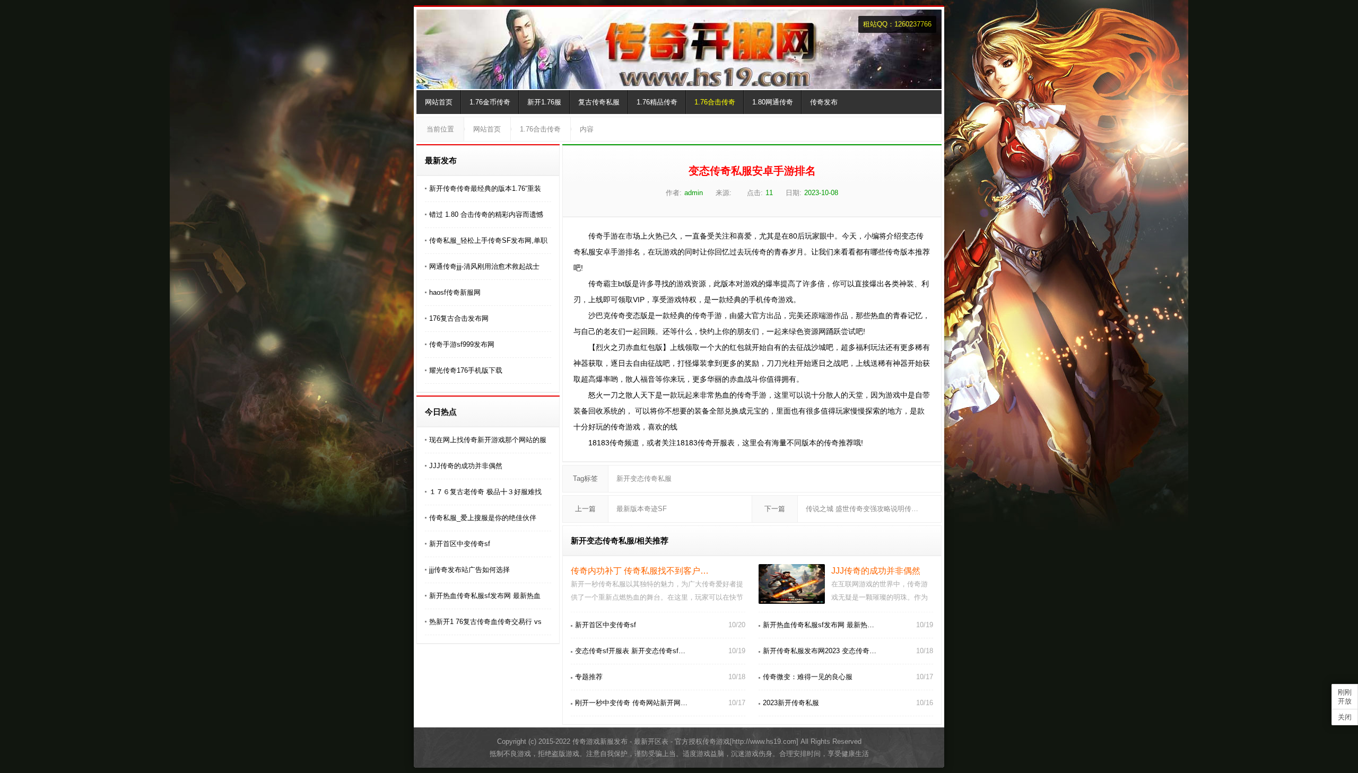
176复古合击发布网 (459, 318)
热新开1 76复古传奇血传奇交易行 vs (485, 622)
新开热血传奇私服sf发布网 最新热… (818, 625)
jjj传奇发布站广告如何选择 (469, 570)
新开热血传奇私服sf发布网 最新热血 (485, 596)
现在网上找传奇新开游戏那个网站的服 (487, 440)
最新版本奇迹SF (641, 509)
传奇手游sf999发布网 (461, 344)
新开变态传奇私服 (644, 478)
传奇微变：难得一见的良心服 (807, 677)
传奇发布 (824, 102)
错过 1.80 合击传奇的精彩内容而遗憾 (486, 214)
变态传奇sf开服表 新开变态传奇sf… (630, 651)
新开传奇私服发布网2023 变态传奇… (819, 651)
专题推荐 (589, 677)
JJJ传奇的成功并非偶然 (465, 466)
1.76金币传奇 (489, 102)
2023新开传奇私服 (791, 703)
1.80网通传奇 (772, 102)
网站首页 (438, 102)
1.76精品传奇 (657, 102)
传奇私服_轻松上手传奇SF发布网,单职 (488, 240)
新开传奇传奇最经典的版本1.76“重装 (485, 188)
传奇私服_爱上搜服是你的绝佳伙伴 (482, 518)
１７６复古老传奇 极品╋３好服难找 (485, 492)
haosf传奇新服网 (455, 292)
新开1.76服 (544, 102)
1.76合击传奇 (714, 102)
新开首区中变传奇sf (459, 544)
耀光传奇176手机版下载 (465, 370)
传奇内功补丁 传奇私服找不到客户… (640, 570)
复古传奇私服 (599, 102)
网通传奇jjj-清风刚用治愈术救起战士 (484, 266)
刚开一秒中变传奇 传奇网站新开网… (631, 703)
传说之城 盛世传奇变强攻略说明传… (862, 509)
